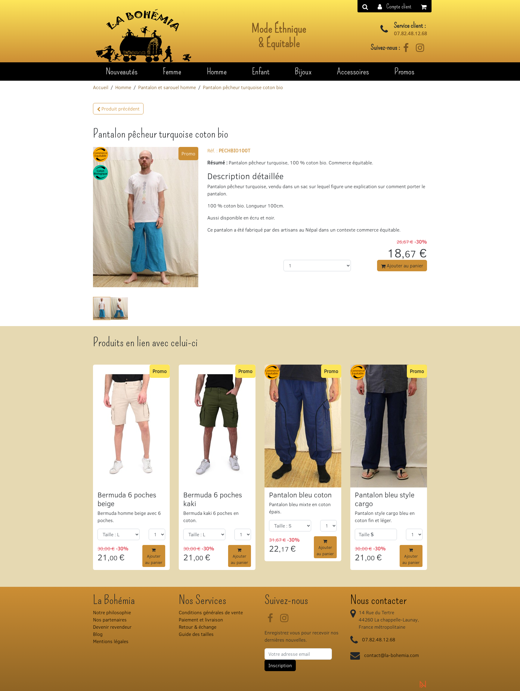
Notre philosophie (112, 612)
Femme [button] (172, 71)
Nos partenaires (110, 619)
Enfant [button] (261, 71)
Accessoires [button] (353, 71)
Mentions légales (110, 641)
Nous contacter (378, 600)
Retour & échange (197, 627)
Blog (98, 634)
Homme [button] (217, 71)
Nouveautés (122, 71)
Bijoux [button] (303, 71)
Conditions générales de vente (211, 612)
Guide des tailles (196, 634)
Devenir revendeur (112, 627)
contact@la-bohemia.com (391, 655)
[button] (394, 6)
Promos (404, 71)
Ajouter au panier (404, 265)
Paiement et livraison (201, 619)
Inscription (280, 665)
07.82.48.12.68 (410, 33)
